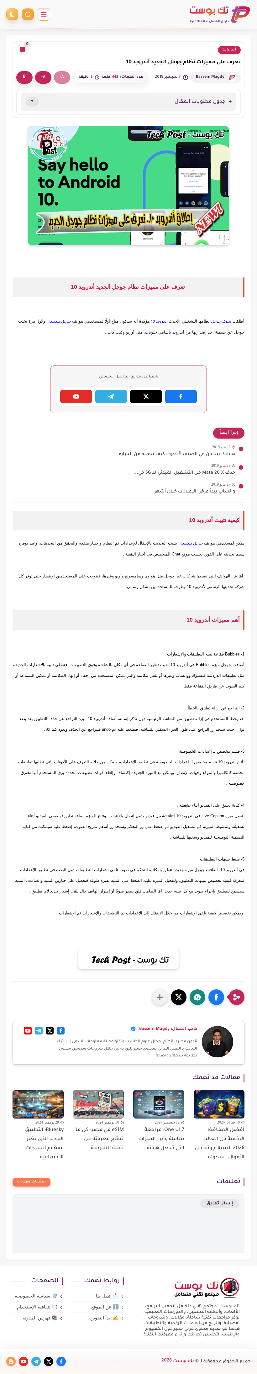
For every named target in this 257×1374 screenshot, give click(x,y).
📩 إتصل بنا (107, 1295)
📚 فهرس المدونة (40, 1317)
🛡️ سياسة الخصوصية (36, 1295)
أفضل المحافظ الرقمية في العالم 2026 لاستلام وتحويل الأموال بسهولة (219, 1143)
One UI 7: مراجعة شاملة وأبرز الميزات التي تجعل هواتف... (161, 1139)
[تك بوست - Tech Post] (219, 14)
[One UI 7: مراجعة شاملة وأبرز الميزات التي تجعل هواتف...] (158, 1104)
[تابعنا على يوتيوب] (76, 396)
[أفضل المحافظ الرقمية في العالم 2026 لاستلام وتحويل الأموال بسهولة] (219, 1104)
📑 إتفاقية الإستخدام (37, 1306)
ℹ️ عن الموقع (105, 1306)
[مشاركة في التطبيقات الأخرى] (160, 997)
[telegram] (36, 1361)
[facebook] (61, 1361)
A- (62, 77)
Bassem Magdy (210, 77)
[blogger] (11, 1361)
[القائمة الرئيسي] (44, 14)
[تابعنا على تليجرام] (111, 396)
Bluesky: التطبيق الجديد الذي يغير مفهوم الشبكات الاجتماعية (44, 1143)
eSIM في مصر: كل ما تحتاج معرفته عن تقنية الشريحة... (100, 1139)
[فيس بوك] (61, 1030)
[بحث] (28, 14)
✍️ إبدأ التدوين (104, 1317)
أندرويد (229, 50)
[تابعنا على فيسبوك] (181, 396)
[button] (216, 997)
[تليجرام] (39, 1030)
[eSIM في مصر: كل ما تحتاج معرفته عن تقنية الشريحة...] (98, 1104)
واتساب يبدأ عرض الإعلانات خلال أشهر (194, 491)
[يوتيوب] (28, 1030)
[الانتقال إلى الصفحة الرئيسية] (207, 1297)
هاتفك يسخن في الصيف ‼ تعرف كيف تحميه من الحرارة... (174, 454)
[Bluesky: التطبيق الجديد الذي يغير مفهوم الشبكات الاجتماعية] (38, 1104)
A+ (43, 77)
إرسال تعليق (220, 1203)
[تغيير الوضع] (12, 14)
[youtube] (23, 1361)
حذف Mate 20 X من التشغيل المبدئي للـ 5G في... (184, 473)
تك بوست (177, 1361)
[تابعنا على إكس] (146, 396)
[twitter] (48, 1361)
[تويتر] (50, 1030)
